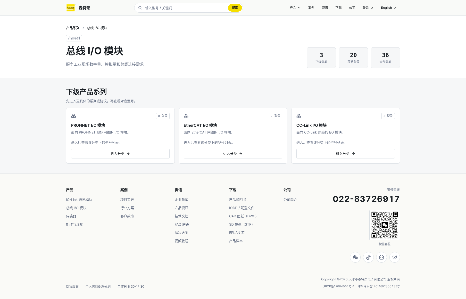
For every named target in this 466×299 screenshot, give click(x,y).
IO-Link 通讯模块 (79, 199)
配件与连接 (74, 224)
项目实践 (127, 199)
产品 (293, 7)
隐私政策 (72, 286)
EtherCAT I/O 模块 (200, 125)
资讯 (325, 7)
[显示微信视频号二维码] (394, 257)
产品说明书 (237, 199)
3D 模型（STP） (242, 224)
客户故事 (127, 216)
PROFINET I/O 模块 (88, 125)
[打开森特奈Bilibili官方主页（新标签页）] (381, 257)
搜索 (235, 7)
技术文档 (181, 216)
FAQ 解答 (182, 224)
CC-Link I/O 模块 (311, 125)
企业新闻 (181, 199)
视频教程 (181, 241)
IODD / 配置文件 (241, 208)
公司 (352, 7)
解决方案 (181, 232)
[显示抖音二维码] (368, 257)
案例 (311, 7)
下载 (338, 7)
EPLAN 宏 (237, 232)
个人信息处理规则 (98, 286)
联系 (366, 7)
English (386, 7)
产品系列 (73, 28)
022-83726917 (366, 199)
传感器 (71, 216)
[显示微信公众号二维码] (355, 257)
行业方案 (127, 208)
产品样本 (236, 241)
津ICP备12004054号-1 (338, 286)
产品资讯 (181, 208)
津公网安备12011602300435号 (379, 286)
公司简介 (290, 199)
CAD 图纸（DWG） (244, 216)
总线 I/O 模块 (76, 208)
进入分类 (117, 153)
